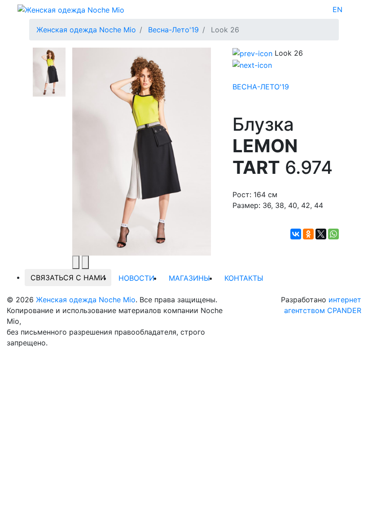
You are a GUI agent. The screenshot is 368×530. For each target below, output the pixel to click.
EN (337, 9)
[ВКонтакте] (295, 234)
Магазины (189, 278)
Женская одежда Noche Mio (86, 299)
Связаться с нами (68, 277)
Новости (136, 278)
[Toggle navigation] (348, 9)
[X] (320, 234)
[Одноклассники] (308, 234)
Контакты (243, 278)
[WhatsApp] (333, 234)
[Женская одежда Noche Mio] (71, 8)
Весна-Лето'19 (260, 86)
